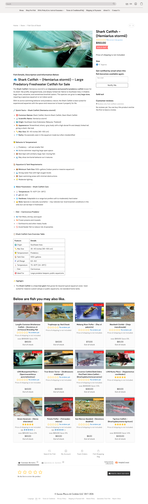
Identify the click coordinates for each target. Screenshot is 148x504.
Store (23, 25)
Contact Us (116, 10)
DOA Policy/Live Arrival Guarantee (50, 10)
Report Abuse (116, 499)
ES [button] (131, 4)
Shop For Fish (31, 10)
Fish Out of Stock (34, 25)
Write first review (120, 473)
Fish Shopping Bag (98, 455)
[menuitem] (130, 25)
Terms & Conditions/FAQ (75, 10)
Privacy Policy (61, 499)
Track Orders (82, 454)
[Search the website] (113, 3)
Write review (110, 40)
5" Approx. (103, 64)
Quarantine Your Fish (103, 499)
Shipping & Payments (93, 10)
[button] (135, 3)
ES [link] (40, 499)
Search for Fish (50, 454)
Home (22, 10)
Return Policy (90, 499)
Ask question (119, 40)
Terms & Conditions (49, 499)
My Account (66, 454)
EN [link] (36, 499)
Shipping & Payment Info (76, 499)
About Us (106, 10)
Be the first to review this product (29, 476)
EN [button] (127, 4)
